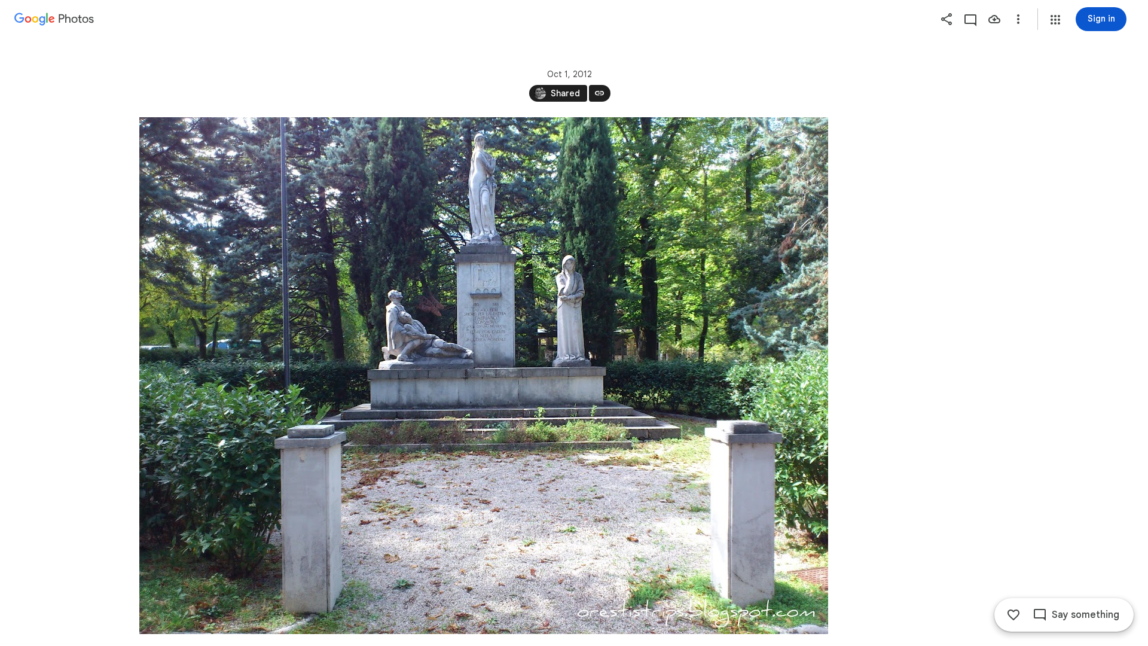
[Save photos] (994, 19)
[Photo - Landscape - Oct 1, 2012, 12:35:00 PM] (483, 375)
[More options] (1018, 19)
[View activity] (970, 19)
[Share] (946, 19)
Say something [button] (1085, 615)
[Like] (1013, 615)
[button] (1055, 20)
